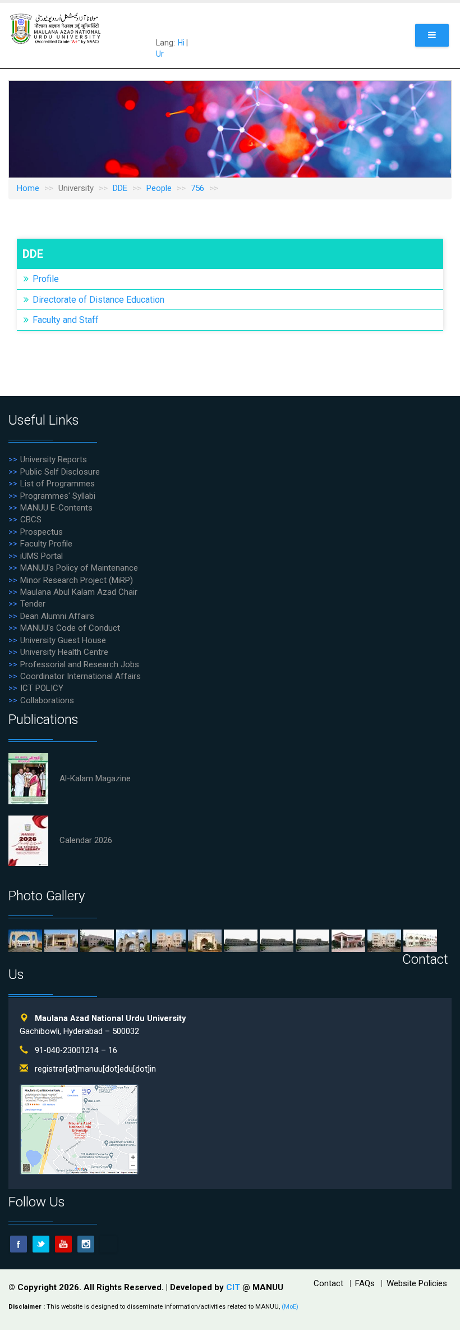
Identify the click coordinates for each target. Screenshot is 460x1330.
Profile (46, 279)
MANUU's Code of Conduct (70, 628)
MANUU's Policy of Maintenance (79, 568)
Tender (32, 604)
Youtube (63, 1244)
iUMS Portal (41, 556)
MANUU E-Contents (56, 508)
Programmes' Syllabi (57, 496)
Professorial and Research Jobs (79, 664)
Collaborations (47, 700)
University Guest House (63, 640)
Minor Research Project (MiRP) (76, 580)
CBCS (31, 519)
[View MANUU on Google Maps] (79, 1129)
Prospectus (41, 532)
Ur (160, 53)
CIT (234, 1287)
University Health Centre (64, 652)
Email (108, 1244)
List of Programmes (57, 484)
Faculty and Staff (66, 320)
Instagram (85, 1244)
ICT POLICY (41, 688)
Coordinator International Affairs (80, 676)
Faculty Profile (46, 544)
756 (197, 188)
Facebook (18, 1244)
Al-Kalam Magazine (95, 778)
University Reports (53, 459)
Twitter (41, 1244)
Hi (181, 42)
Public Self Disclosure (60, 472)
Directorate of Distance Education (98, 299)
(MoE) (290, 1306)
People (159, 188)
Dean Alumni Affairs (57, 616)
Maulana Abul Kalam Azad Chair (78, 592)
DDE (120, 188)
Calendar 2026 (85, 840)
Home (28, 188)
